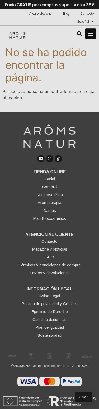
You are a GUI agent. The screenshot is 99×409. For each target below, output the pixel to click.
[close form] (89, 31)
